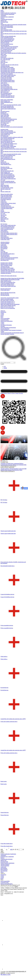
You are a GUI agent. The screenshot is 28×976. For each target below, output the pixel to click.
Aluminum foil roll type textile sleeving (9, 64)
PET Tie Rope (4, 224)
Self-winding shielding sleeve (7, 76)
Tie (1, 110)
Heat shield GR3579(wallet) (7, 67)
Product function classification (7, 14)
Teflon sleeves (4, 82)
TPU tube (3, 216)
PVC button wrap (5, 123)
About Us (3, 310)
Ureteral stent (4, 202)
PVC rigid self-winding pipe (7, 58)
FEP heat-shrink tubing (6, 198)
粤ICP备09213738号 (5, 974)
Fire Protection (4, 248)
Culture (2, 313)
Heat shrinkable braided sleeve (7, 80)
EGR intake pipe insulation (7, 73)
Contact (2, 322)
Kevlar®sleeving (4, 231)
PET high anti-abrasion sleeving (8, 159)
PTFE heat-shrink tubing (6, 195)
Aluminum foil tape (5, 66)
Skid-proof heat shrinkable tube (8, 176)
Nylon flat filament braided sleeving (9, 119)
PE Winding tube (4, 114)
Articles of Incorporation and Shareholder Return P (12, 332)
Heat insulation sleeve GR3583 (8, 68)
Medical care (3, 20)
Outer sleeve (3, 28)
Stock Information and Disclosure (8, 327)
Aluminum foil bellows (6, 94)
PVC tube (3, 180)
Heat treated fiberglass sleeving (8, 141)
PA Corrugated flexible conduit (8, 49)
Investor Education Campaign (7, 334)
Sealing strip (3, 161)
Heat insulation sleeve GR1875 (8, 71)
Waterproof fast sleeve (6, 121)
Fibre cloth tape (4, 62)
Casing (2, 209)
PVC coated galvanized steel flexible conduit (11, 104)
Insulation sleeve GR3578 (6, 264)
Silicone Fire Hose (5, 293)
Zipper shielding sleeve (6, 164)
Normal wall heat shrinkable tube (8, 36)
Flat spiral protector (5, 111)
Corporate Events (4, 319)
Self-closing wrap (5, 92)
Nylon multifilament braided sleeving (9, 89)
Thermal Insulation (5, 243)
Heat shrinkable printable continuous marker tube (12, 137)
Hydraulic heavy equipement (7, 16)
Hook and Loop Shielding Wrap (8, 155)
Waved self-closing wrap (6, 86)
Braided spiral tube (5, 204)
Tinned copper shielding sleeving (8, 305)
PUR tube (3, 251)
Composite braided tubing (6, 208)
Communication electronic (6, 19)
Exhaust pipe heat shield (6, 77)
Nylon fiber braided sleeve (7, 238)
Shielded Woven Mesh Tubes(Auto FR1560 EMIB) (12, 278)
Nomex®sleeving (5, 237)
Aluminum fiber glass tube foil (7, 95)
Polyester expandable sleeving (7, 97)
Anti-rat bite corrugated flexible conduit (9, 297)
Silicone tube (3, 124)
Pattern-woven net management (8, 308)
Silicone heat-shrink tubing (7, 194)
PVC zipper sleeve (5, 84)
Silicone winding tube (5, 189)
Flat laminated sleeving (6, 51)
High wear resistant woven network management (12, 126)
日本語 (5, 368)
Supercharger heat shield (6, 79)
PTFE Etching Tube (5, 212)
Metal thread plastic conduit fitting (8, 146)
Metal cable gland (5, 116)
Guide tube (3, 200)
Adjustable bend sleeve (6, 205)
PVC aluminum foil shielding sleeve (9, 143)
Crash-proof (3, 244)
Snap (2, 23)
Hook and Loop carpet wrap (7, 306)
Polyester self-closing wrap (7, 156)
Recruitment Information (6, 325)
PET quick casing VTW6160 (7, 300)
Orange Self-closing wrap (6, 50)
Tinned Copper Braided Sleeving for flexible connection (13, 53)
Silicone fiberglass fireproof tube (8, 292)
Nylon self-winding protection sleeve (9, 233)
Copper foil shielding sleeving (7, 147)
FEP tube (3, 220)
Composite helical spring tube (7, 207)
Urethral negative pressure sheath (8, 203)
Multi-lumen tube (4, 218)
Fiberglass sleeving (5, 42)
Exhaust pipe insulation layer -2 (8, 301)
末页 (11, 849)
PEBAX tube (4, 217)
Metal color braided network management (10, 304)
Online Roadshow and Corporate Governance (11, 330)
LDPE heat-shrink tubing (6, 196)
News (2, 317)
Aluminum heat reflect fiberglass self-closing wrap (12, 72)
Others (2, 249)
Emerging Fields (4, 22)
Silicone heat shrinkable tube (7, 40)
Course (2, 314)
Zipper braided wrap (5, 90)
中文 (4, 366)
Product (2, 11)
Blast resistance (4, 247)
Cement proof (4, 55)
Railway (2, 18)
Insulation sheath (4, 129)
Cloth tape (3, 60)
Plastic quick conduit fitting (7, 27)
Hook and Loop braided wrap (7, 120)
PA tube (2, 211)
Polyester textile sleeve (6, 117)
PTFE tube (3, 221)
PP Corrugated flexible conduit (8, 81)
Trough (2, 103)
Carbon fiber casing (5, 239)
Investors (3, 326)
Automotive (3, 15)
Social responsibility (5, 318)
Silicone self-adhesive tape (7, 142)
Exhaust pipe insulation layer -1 (8, 303)
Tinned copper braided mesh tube (8, 75)
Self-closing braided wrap (6, 88)
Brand (2, 316)
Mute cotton (3, 54)
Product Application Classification (8, 13)
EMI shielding (4, 246)
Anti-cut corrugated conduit (7, 299)
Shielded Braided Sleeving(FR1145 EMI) (10, 279)
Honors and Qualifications (6, 321)
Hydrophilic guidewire (6, 199)
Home (2, 10)
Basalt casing (4, 235)
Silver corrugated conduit (6, 29)
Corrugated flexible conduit (7, 145)
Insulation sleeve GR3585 (6, 262)
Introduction (3, 312)
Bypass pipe (3, 57)
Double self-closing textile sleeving (8, 47)
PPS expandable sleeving (6, 93)
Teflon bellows (4, 230)
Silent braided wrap (5, 85)
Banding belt (3, 112)
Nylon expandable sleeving (7, 37)
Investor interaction (5, 328)
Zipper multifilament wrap (6, 41)
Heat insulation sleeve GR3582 (8, 69)
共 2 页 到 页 (18, 849)
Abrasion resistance (5, 242)
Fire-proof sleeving (5, 45)
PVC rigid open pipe (5, 59)
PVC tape (3, 63)
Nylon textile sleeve (5, 125)
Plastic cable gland (5, 115)
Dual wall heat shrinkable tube (7, 38)
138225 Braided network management (9, 46)
